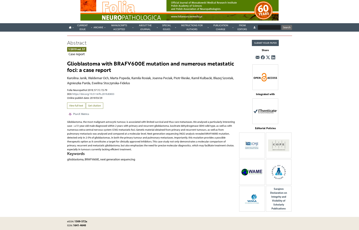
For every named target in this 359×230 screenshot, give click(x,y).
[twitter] (268, 57)
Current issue (82, 27)
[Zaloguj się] (254, 27)
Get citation (94, 105)
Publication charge (220, 27)
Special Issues (166, 27)
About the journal (145, 27)
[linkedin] (273, 57)
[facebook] (263, 57)
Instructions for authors (192, 27)
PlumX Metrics (81, 114)
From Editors (242, 27)
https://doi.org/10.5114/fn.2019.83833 (93, 94)
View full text (76, 105)
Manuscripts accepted (119, 27)
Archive (98, 27)
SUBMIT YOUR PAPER (265, 43)
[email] (258, 57)
